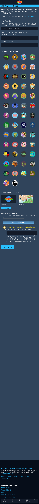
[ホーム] (19, 2)
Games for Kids (5, 487)
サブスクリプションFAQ (8, 494)
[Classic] (8, 199)
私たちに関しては (6, 490)
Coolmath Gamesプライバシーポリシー (16, 468)
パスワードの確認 (7, 42)
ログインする (29, 16)
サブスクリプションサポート (9, 497)
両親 (2, 492)
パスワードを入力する (8, 34)
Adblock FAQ (5, 479)
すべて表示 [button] (6, 208)
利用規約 (16, 476)
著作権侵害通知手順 (7, 474)
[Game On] (26, 199)
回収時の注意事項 (6, 476)
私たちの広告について (27, 476)
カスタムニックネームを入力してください (17, 229)
